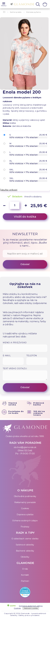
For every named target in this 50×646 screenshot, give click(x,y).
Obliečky (25, 557)
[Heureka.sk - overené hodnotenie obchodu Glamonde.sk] (25, 593)
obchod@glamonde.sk (25, 447)
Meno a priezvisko (15, 343)
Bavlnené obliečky (25, 551)
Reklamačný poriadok (25, 502)
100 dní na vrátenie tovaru (39, 413)
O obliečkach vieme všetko (25, 538)
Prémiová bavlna (38, 404)
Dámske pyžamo (33, 12)
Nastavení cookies (31, 608)
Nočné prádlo (16, 12)
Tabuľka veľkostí (8, 190)
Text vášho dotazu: (15, 368)
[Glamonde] (21, 4)
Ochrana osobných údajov (25, 520)
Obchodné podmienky (25, 496)
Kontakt (25, 575)
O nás (25, 569)
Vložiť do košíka (25, 216)
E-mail (7, 356)
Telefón (31, 356)
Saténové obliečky (25, 544)
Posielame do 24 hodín (16, 412)
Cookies (25, 508)
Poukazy (25, 526)
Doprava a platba (25, 514)
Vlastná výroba (12, 404)
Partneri (25, 581)
